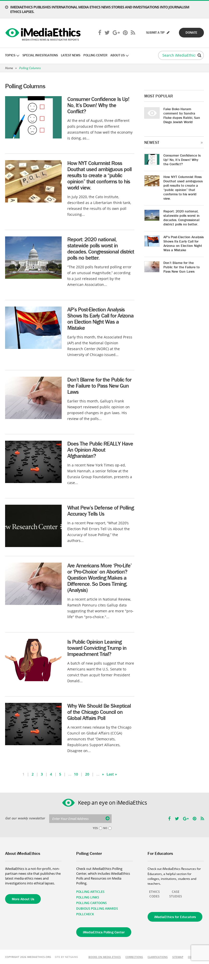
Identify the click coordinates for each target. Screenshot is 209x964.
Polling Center (95, 55)
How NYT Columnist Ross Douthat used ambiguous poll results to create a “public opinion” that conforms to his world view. (99, 175)
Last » (112, 774)
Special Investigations (40, 55)
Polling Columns (30, 68)
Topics (10, 55)
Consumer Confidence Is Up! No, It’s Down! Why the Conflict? (98, 105)
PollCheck (85, 914)
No (105, 828)
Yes (95, 828)
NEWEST (151, 142)
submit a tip (155, 32)
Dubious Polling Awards (97, 908)
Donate (191, 32)
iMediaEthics (43, 33)
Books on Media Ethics (104, 957)
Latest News (70, 55)
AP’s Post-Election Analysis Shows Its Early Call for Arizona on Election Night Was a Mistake (100, 318)
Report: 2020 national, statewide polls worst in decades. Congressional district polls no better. (100, 248)
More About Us (23, 899)
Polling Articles (90, 892)
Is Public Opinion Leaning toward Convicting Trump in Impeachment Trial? (96, 647)
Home (9, 68)
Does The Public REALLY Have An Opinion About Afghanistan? (100, 449)
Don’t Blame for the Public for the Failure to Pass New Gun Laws (99, 385)
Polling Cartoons (91, 903)
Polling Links (87, 897)
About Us (117, 55)
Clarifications (158, 957)
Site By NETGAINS (66, 957)
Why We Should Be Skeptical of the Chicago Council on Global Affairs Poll (99, 711)
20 (87, 774)
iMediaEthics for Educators (175, 917)
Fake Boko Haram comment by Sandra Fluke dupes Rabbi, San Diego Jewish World (181, 115)
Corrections (134, 957)
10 (76, 774)
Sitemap (177, 957)
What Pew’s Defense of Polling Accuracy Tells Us (100, 510)
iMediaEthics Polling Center (104, 932)
